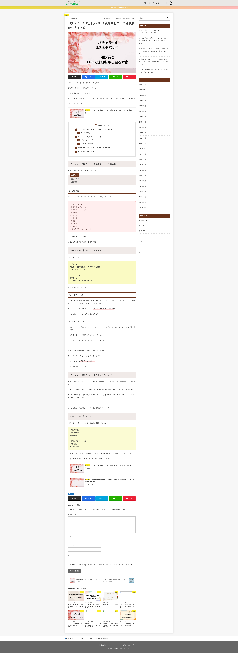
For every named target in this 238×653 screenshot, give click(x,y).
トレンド (151, 3)
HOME (68, 638)
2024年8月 (142, 165)
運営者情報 (102, 645)
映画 (140, 252)
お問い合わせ (126, 645)
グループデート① (85, 140)
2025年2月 (142, 132)
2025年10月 (143, 95)
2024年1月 (142, 191)
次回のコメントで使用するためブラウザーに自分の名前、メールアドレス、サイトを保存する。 (102, 565)
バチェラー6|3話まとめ (85, 151)
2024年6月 (142, 175)
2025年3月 (142, 127)
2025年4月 (142, 122)
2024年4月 (142, 186)
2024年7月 (142, 170)
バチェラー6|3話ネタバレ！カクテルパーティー (93, 147)
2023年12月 (143, 197)
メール (71, 546)
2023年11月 (142, 202)
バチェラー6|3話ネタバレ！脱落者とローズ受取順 (94, 129)
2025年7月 (142, 106)
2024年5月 (142, 181)
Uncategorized (143, 220)
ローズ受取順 (84, 133)
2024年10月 (143, 154)
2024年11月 (142, 149)
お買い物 (142, 231)
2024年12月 (143, 143)
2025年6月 (142, 111)
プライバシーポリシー (114, 645)
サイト (70, 555)
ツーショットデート (86, 143)
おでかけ (158, 3)
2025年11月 (142, 90)
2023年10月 (143, 207)
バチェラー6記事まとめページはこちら (119, 7)
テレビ (165, 3)
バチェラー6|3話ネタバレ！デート (88, 137)
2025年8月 (142, 100)
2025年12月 (143, 84)
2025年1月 (142, 138)
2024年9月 (142, 159)
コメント (72, 515)
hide (107, 125)
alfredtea (72, 3)
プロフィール (136, 645)
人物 (145, 3)
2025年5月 (142, 116)
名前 (70, 536)
